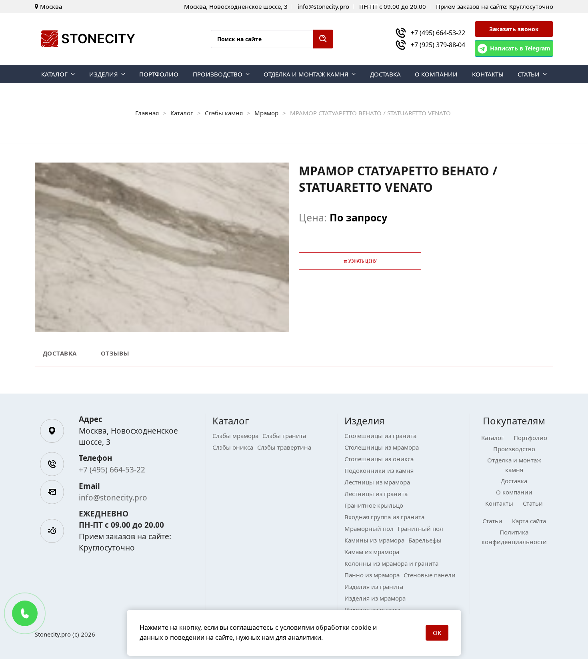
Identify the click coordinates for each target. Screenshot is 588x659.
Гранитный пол (420, 528)
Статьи (529, 74)
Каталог (54, 74)
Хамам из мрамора (371, 552)
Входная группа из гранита (384, 517)
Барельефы (425, 540)
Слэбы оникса (232, 447)
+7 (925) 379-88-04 (438, 44)
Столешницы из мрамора (381, 447)
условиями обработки (315, 627)
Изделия (103, 74)
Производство (217, 74)
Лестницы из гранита (376, 494)
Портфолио (158, 74)
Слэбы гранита (284, 436)
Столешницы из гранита (380, 436)
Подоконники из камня (379, 470)
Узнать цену (362, 261)
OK (437, 633)
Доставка (385, 74)
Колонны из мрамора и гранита (391, 563)
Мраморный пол (369, 528)
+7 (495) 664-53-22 (438, 32)
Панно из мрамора (372, 575)
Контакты (488, 74)
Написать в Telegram (520, 48)
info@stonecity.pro (113, 497)
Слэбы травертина (284, 447)
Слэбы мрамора (235, 436)
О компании (436, 74)
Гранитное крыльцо (373, 505)
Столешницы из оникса (379, 459)
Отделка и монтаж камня (306, 74)
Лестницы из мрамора (377, 482)
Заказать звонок (514, 29)
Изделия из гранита (373, 587)
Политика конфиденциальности (514, 537)
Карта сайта (529, 521)
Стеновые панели (430, 575)
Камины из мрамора (374, 540)
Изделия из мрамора (375, 598)
